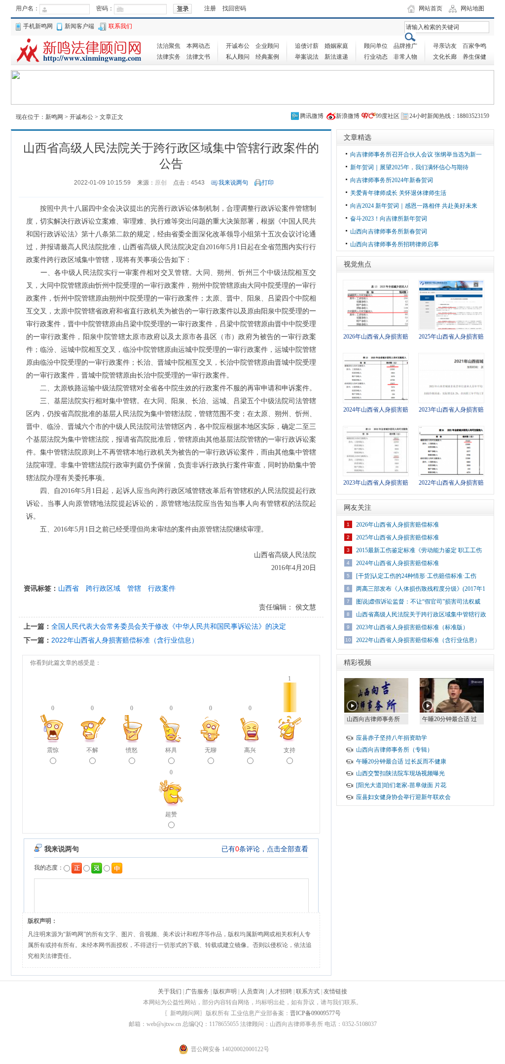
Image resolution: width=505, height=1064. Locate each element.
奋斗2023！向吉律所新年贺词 (388, 218)
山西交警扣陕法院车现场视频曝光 (400, 773)
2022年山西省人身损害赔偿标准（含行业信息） (124, 640)
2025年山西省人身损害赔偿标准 (397, 537)
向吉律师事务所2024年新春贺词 (391, 180)
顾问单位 (376, 45)
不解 (92, 750)
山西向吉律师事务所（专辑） (394, 749)
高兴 (250, 750)
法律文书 (198, 56)
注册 (210, 8)
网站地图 (472, 8)
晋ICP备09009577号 (315, 1013)
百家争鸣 (474, 45)
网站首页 (430, 8)
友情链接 (335, 991)
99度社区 (387, 116)
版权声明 (225, 991)
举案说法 (307, 56)
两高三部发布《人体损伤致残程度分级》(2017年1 (420, 588)
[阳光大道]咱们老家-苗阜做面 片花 (401, 785)
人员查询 (252, 991)
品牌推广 (405, 45)
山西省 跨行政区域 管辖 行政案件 (117, 588)
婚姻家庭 (336, 45)
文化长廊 (445, 56)
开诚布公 (238, 45)
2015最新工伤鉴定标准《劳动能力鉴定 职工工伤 (419, 550)
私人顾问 (238, 56)
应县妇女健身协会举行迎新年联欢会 (403, 797)
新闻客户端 (79, 26)
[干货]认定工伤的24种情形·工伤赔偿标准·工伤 (416, 575)
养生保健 (474, 56)
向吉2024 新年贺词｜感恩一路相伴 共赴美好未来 (413, 205)
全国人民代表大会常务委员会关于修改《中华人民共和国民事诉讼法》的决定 (168, 626)
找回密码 (234, 8)
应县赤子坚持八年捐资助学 (391, 737)
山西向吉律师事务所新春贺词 (388, 231)
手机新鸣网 (38, 26)
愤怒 (132, 750)
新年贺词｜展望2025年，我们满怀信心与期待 (409, 167)
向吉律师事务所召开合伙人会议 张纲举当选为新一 (416, 154)
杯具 (171, 750)
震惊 (53, 750)
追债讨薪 (307, 45)
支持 (289, 750)
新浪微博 (348, 116)
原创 (161, 182)
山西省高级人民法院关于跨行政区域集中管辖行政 (421, 614)
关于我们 (169, 991)
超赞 (171, 814)
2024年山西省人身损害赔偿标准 (397, 563)
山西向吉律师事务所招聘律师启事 (394, 244)
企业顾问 (267, 45)
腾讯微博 (312, 116)
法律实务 (168, 56)
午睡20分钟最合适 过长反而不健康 (401, 761)
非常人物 (405, 56)
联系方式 (308, 991)
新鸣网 (54, 117)
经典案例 (267, 56)
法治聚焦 (168, 45)
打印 (268, 182)
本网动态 (198, 45)
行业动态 (376, 56)
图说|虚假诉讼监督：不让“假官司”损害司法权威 (418, 601)
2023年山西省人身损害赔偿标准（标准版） (412, 627)
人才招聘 (280, 991)
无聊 (210, 750)
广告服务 (197, 991)
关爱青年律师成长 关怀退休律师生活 (398, 193)
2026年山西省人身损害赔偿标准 (397, 524)
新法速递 (336, 56)
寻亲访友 (445, 45)
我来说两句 (233, 182)
